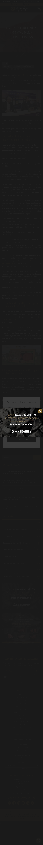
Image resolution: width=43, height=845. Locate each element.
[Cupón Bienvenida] (21, 422)
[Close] (40, 410)
